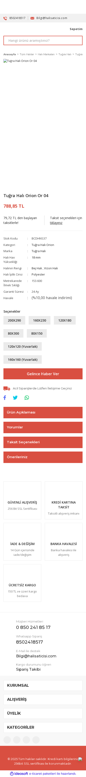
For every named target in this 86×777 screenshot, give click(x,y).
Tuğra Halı (39, 251)
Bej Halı (37, 268)
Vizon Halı (51, 268)
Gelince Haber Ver (43, 373)
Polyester (38, 274)
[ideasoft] (19, 773)
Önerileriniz (17, 457)
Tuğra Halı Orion (43, 245)
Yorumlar (15, 427)
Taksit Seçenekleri (23, 442)
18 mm (36, 257)
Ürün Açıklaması (21, 412)
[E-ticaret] (42, 774)
